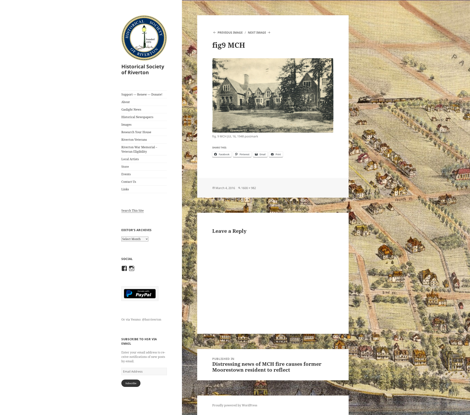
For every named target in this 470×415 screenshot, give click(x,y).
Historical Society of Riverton (142, 69)
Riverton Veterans (134, 140)
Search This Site (132, 211)
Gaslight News (131, 109)
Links (125, 189)
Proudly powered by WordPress (234, 405)
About (125, 102)
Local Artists (130, 159)
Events (126, 174)
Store (125, 167)
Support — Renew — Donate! (141, 94)
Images (126, 125)
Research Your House (136, 132)
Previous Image (230, 32)
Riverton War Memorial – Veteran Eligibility (139, 149)
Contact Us (128, 182)
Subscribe (130, 383)
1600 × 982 (248, 188)
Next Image (257, 32)
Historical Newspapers (137, 117)
